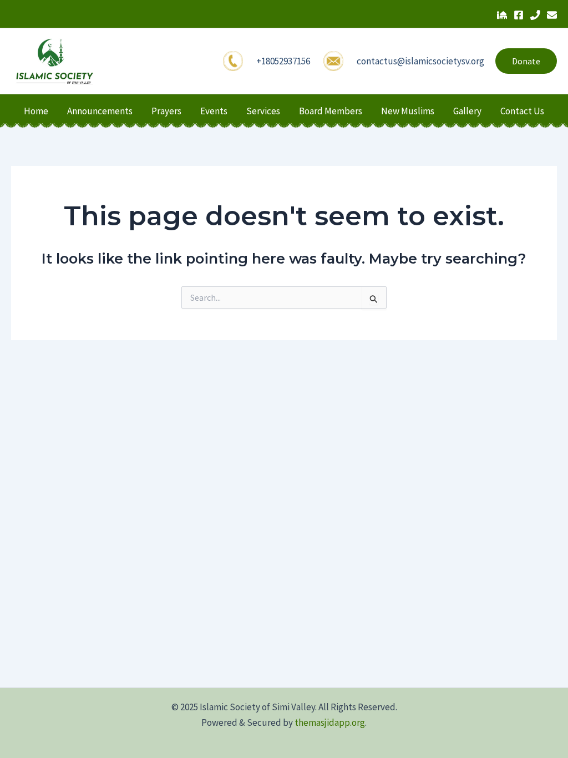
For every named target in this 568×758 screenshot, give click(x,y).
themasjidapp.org (330, 722)
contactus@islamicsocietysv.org (420, 61)
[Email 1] (552, 15)
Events (213, 111)
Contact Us (522, 111)
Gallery (467, 111)
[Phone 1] (535, 15)
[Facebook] (519, 15)
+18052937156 (283, 61)
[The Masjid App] (502, 15)
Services (263, 111)
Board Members (330, 111)
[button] (526, 61)
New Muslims (407, 111)
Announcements (100, 111)
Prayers (166, 111)
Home (36, 111)
